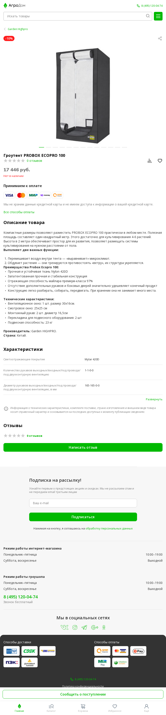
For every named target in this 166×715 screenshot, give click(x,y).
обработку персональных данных (109, 528)
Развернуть (154, 399)
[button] (41, 147)
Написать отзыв (83, 447)
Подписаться (83, 517)
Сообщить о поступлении (83, 694)
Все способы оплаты (18, 212)
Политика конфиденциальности (83, 686)
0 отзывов (34, 161)
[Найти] (147, 16)
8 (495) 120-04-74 (20, 596)
